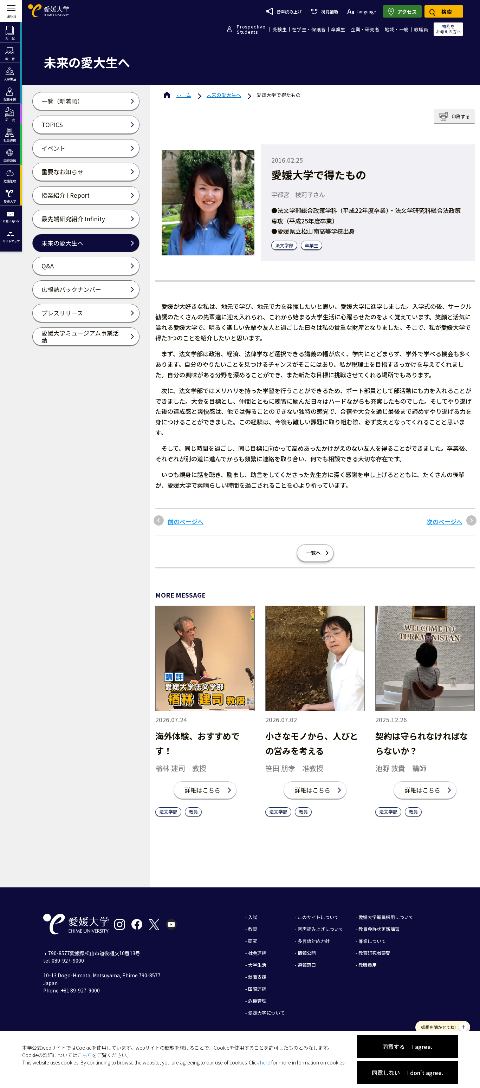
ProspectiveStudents (251, 29)
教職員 (421, 29)
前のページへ (185, 521)
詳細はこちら (202, 790)
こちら (84, 1054)
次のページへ (444, 521)
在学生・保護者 (309, 29)
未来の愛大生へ (224, 94)
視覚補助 (329, 11)
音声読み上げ (289, 11)
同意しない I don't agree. (407, 1072)
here (265, 1062)
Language (366, 11)
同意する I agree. (407, 1046)
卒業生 (338, 29)
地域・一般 (397, 29)
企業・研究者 (365, 29)
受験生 (279, 29)
